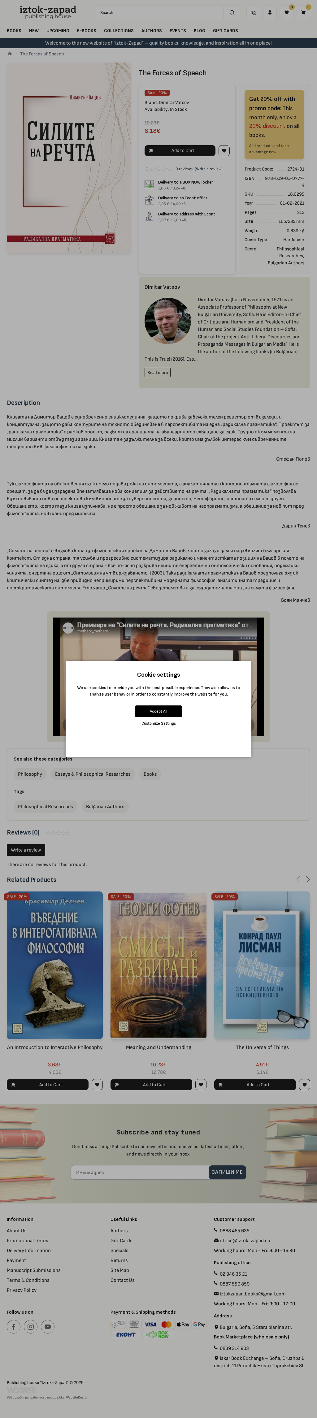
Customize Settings (158, 723)
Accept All (158, 711)
